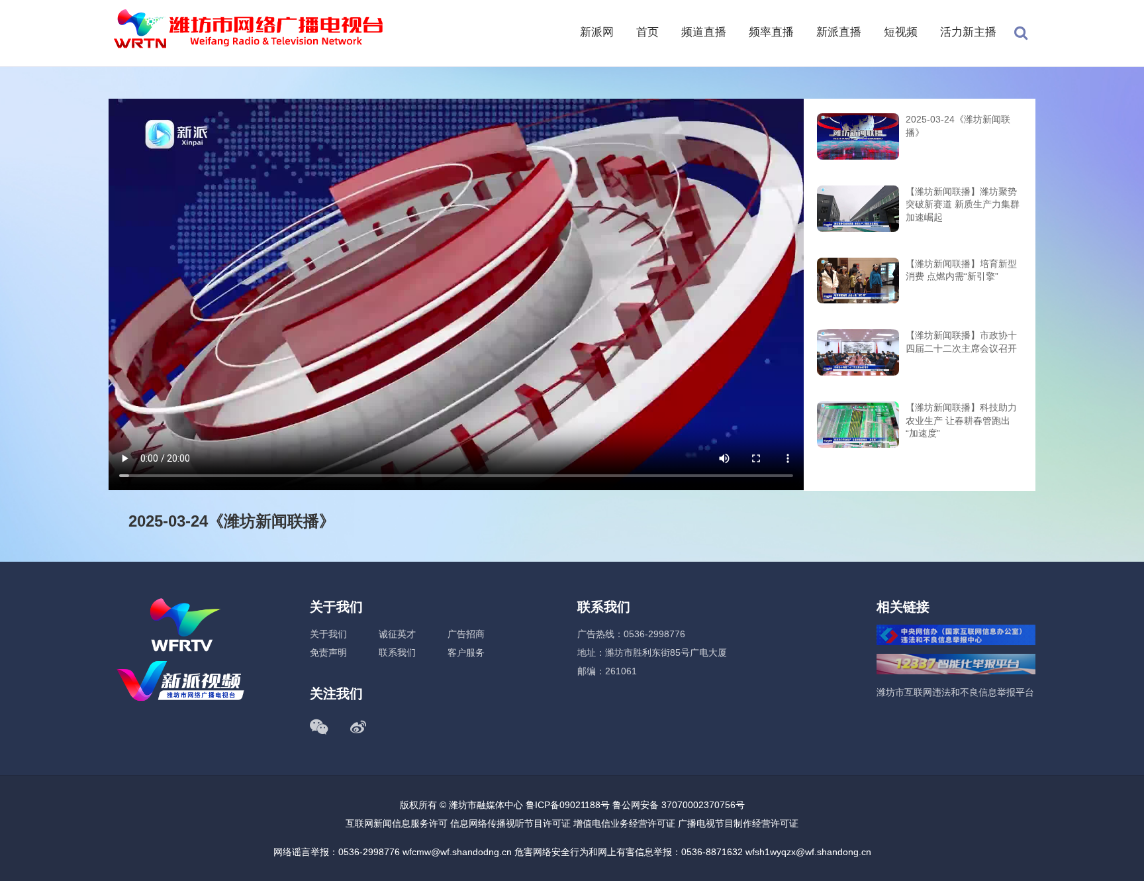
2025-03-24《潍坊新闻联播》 (958, 126)
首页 (647, 32)
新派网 (597, 32)
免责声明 (328, 652)
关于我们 (328, 634)
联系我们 (397, 652)
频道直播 (703, 32)
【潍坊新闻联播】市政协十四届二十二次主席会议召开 (961, 342)
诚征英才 (397, 634)
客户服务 (466, 652)
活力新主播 (968, 32)
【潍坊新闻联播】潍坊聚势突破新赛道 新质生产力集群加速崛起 (963, 204)
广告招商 (466, 634)
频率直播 (771, 32)
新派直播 (838, 32)
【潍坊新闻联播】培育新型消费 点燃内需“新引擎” (961, 270)
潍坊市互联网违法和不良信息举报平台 (955, 692)
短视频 (901, 32)
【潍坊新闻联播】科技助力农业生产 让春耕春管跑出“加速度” (961, 420)
